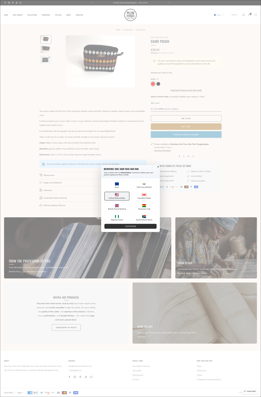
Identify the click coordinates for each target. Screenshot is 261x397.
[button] (116, 185)
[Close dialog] (158, 166)
